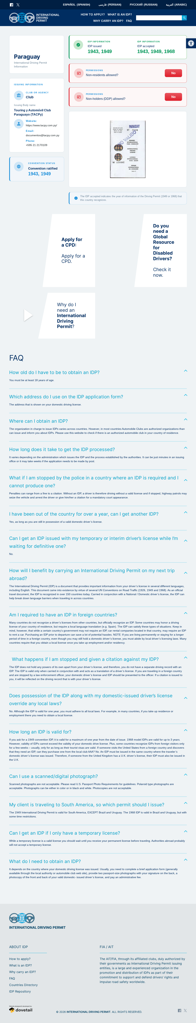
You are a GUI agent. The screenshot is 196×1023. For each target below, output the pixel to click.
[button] (191, 43)
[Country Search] (184, 17)
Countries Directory (23, 985)
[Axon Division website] (28, 1010)
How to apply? (93, 14)
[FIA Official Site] (170, 918)
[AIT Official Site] (183, 918)
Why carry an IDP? (108, 21)
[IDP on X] (18, 5)
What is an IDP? (120, 14)
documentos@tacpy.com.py (42, 135)
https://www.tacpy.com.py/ (41, 125)
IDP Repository (20, 991)
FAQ (129, 21)
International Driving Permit (88, 1011)
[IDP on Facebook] (11, 4)
